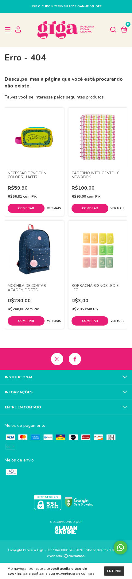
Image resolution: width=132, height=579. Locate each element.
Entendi (114, 571)
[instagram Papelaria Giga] (57, 359)
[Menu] (9, 30)
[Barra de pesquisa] (113, 30)
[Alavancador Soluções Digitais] (66, 530)
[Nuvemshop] (66, 557)
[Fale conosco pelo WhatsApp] (120, 547)
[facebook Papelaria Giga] (75, 359)
